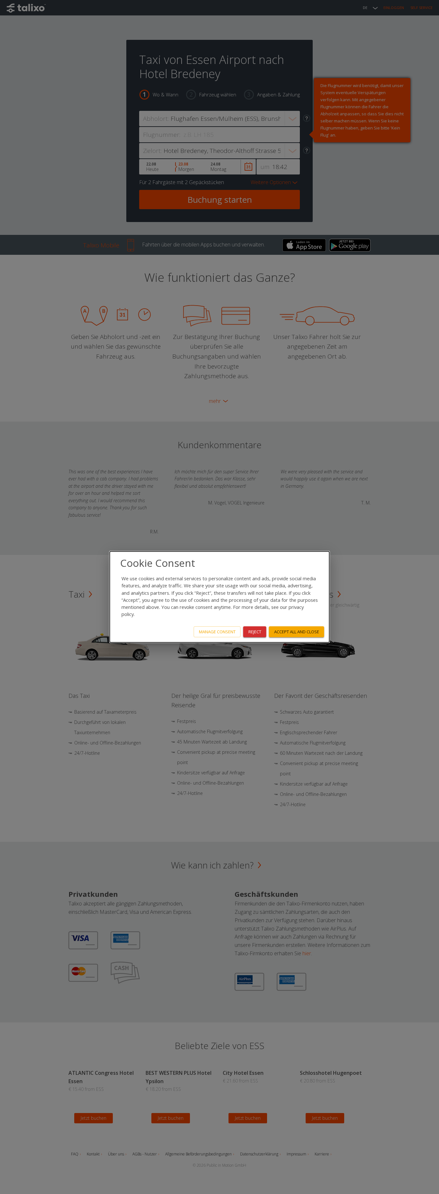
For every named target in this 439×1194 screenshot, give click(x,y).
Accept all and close (296, 632)
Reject (254, 632)
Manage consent (217, 632)
